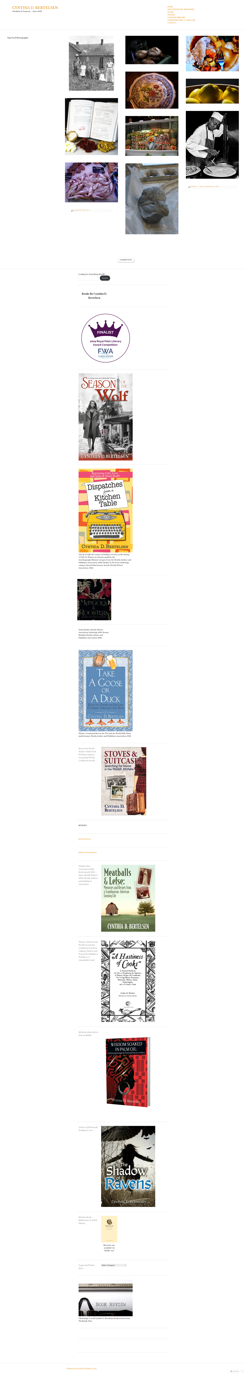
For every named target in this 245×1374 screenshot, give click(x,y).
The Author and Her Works (180, 9)
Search (105, 278)
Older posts (126, 260)
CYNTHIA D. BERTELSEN (35, 8)
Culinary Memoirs (176, 17)
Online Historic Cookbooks (181, 20)
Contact (171, 23)
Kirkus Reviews (85, 839)
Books (170, 12)
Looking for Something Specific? (92, 274)
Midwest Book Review (88, 852)
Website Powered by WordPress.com (81, 1369)
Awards (171, 15)
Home (170, 7)
